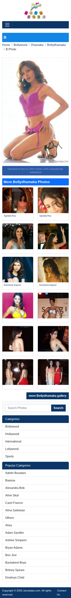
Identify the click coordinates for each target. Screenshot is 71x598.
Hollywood (12, 434)
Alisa (8, 525)
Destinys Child (14, 577)
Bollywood (20, 44)
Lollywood (12, 448)
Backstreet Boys (15, 562)
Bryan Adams (14, 547)
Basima (10, 480)
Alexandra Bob (15, 487)
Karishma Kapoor (12, 285)
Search (58, 407)
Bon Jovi (11, 555)
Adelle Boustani (15, 473)
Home (6, 44)
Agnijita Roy (10, 216)
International (13, 441)
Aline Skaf (12, 495)
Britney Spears (14, 570)
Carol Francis (14, 502)
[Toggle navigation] (7, 24)
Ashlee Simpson (16, 540)
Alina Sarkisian (15, 510)
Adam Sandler (14, 532)
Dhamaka (37, 44)
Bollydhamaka (56, 44)
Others (9, 517)
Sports (9, 456)
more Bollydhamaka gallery (47, 395)
